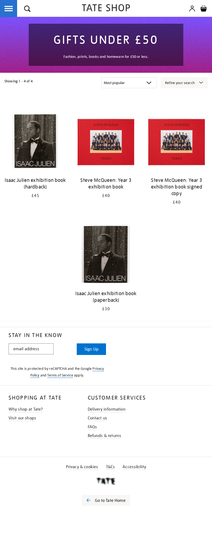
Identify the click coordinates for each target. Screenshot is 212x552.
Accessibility (134, 467)
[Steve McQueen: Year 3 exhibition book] (106, 142)
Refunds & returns (104, 435)
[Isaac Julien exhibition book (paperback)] (106, 255)
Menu (9, 9)
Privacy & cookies (82, 467)
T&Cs (110, 467)
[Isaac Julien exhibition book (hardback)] (35, 142)
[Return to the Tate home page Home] (106, 8)
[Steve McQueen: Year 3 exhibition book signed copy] (176, 142)
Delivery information (107, 409)
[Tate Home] (106, 481)
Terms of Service (60, 375)
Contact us (97, 418)
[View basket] (203, 9)
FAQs (92, 427)
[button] (27, 10)
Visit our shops (22, 418)
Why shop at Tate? (26, 409)
